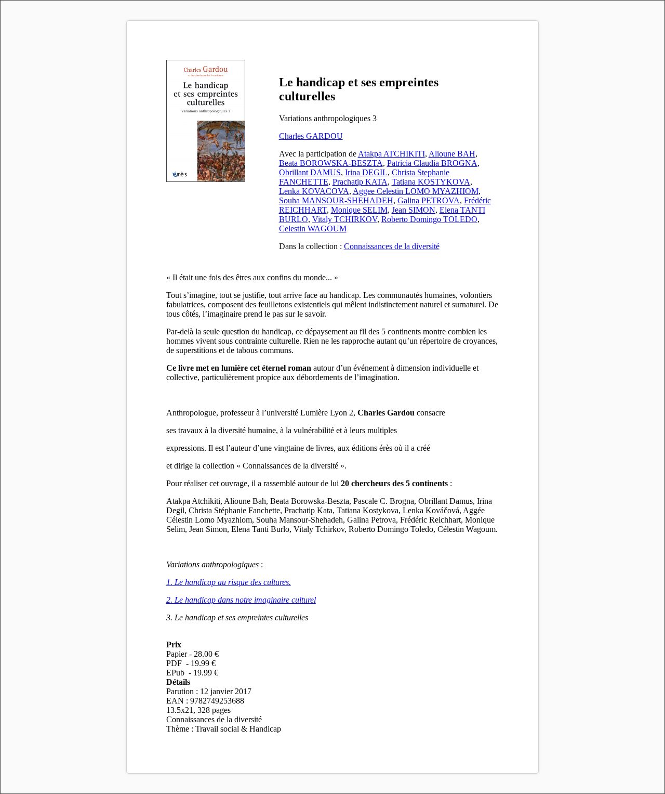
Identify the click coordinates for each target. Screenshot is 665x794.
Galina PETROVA (428, 200)
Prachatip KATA (360, 181)
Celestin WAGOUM (313, 228)
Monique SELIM (359, 209)
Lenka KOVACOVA (314, 191)
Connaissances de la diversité (392, 246)
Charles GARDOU (311, 136)
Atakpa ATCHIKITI (391, 153)
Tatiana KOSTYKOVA (431, 181)
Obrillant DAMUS (310, 172)
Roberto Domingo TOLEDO (429, 219)
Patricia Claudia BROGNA (432, 163)
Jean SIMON (413, 209)
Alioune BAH (452, 153)
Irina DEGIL (366, 172)
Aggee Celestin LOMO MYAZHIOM (415, 191)
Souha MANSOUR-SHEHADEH (336, 200)
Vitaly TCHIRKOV (344, 219)
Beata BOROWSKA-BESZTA (331, 163)
